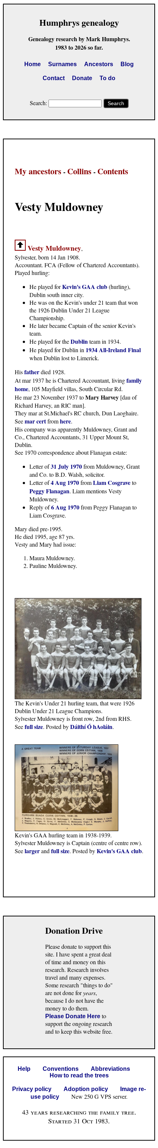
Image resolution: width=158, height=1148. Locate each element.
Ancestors (98, 64)
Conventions (61, 1069)
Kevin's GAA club (84, 286)
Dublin (79, 341)
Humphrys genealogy (79, 22)
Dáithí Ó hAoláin (91, 726)
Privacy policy (31, 1089)
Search (116, 103)
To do (107, 78)
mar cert (35, 421)
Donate (82, 78)
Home (32, 64)
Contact (54, 78)
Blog (127, 64)
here (65, 421)
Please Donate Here (72, 1016)
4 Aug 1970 (65, 482)
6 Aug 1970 (65, 507)
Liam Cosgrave (111, 482)
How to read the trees (79, 1075)
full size (34, 726)
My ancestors (38, 171)
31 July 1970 (66, 466)
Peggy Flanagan (49, 491)
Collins (79, 171)
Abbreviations (110, 1069)
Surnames (62, 64)
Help (24, 1069)
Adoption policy (86, 1089)
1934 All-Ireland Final (113, 350)
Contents (112, 171)
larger (32, 851)
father (31, 372)
